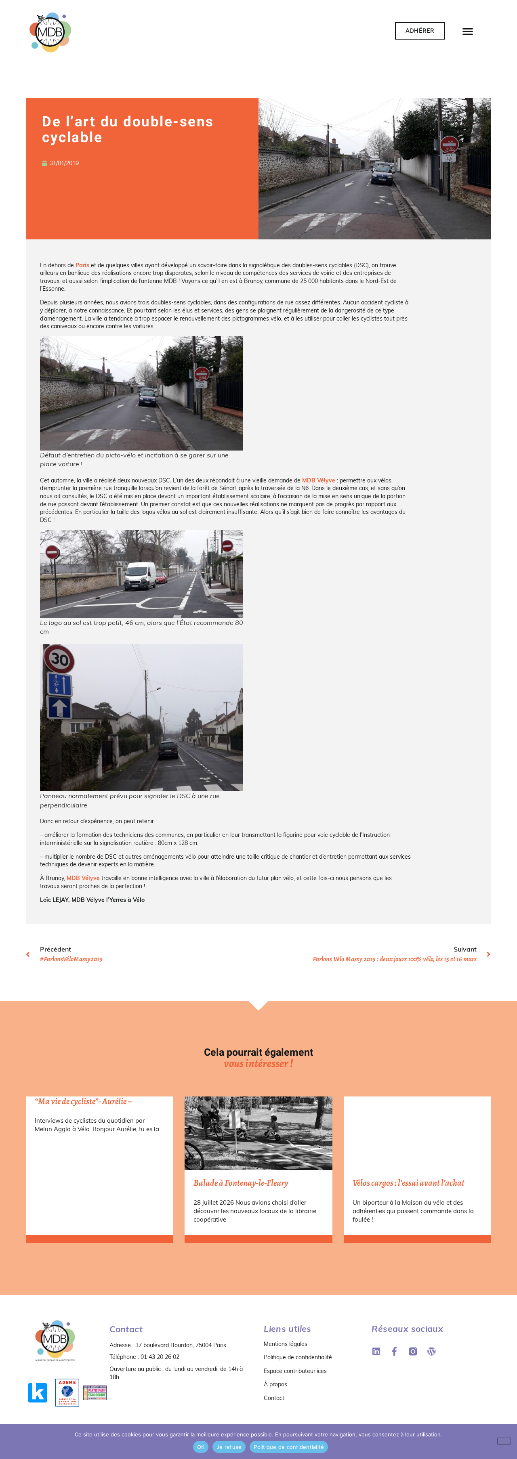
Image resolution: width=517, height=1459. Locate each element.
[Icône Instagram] (413, 1351)
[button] (467, 31)
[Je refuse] (504, 1441)
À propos (275, 1384)
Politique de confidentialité (298, 1357)
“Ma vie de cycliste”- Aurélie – (83, 1101)
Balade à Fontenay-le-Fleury (240, 1183)
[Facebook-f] (394, 1351)
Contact (274, 1398)
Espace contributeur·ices (295, 1371)
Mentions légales (285, 1344)
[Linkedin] (376, 1351)
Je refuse (229, 1447)
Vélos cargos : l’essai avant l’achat (408, 1183)
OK (201, 1447)
